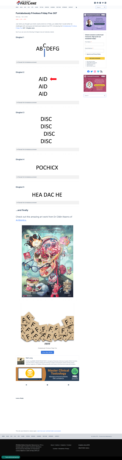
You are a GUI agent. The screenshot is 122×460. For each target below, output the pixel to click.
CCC (29, 7)
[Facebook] (97, 3)
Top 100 (41, 7)
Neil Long (29, 358)
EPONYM (47, 7)
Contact (71, 7)
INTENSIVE (64, 7)
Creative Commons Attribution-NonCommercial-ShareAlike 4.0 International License (29, 448)
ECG (25, 7)
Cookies (55, 448)
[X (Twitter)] (95, 3)
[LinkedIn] (68, 385)
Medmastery (109, 436)
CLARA (36, 7)
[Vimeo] (103, 3)
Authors (57, 445)
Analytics (63, 445)
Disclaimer (61, 448)
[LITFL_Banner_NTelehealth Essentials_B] (95, 83)
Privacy (67, 448)
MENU (17, 7)
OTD (32, 7)
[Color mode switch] (76, 7)
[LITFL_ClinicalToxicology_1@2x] (47, 374)
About (52, 445)
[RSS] (105, 3)
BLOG (21, 7)
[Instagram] (100, 3)
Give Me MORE (47, 352)
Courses (53, 7)
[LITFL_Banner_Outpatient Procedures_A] (95, 21)
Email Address (89, 48)
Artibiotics (21, 220)
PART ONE (58, 7)
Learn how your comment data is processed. (49, 431)
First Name (88, 42)
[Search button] (104, 7)
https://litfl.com (35, 450)
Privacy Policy (97, 54)
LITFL (40, 445)
